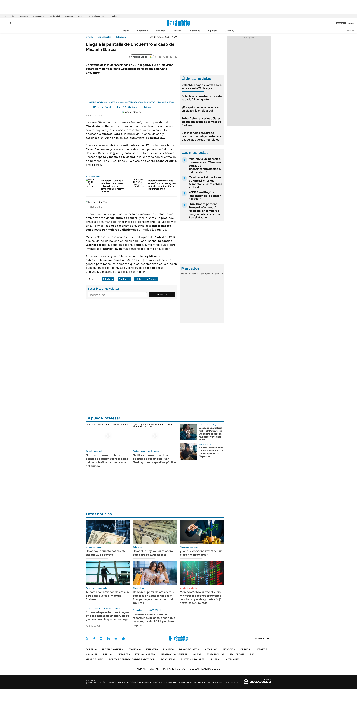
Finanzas (160, 30)
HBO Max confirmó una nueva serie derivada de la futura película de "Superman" (211, 452)
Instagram (101, 638)
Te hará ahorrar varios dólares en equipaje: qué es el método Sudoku (201, 122)
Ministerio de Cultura (146, 279)
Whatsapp (123, 638)
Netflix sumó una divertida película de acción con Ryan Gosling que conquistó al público (154, 458)
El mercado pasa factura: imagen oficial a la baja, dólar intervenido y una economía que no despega (107, 615)
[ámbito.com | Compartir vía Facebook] (160, 56)
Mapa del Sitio (94, 659)
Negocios (195, 30)
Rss (252, 654)
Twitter (87, 638)
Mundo (107, 654)
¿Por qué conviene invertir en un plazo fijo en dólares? (201, 108)
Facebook (94, 638)
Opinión (212, 30)
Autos (197, 654)
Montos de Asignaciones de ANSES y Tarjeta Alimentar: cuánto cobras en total (205, 182)
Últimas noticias (112, 649)
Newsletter (350, 30)
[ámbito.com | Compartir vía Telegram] (171, 56)
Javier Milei (55, 16)
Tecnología (237, 654)
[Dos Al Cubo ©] (257, 682)
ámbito (89, 37)
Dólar (126, 30)
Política (178, 30)
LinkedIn (108, 638)
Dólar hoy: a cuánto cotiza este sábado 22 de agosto (202, 97)
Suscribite (162, 295)
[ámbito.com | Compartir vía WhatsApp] (156, 56)
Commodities (207, 274)
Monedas (185, 274)
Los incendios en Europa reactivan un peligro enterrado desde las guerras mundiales (202, 136)
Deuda (81, 16)
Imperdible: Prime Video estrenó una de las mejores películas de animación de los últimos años (162, 184)
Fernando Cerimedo (97, 16)
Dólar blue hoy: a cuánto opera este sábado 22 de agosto (202, 86)
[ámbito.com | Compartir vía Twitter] (164, 56)
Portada (91, 649)
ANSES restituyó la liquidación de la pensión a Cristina (205, 196)
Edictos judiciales (192, 659)
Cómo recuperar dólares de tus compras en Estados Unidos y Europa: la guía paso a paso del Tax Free (153, 597)
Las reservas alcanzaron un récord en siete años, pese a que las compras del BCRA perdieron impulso (154, 619)
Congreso (69, 16)
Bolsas (195, 274)
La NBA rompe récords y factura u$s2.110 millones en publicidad (120, 107)
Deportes (124, 654)
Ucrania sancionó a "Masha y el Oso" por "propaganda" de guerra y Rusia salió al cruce (131, 101)
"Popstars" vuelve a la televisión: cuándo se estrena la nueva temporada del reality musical (112, 186)
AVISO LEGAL (168, 659)
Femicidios (124, 279)
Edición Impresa (145, 654)
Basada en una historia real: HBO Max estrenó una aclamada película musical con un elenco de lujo (210, 433)
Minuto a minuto (190, 588)
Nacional (92, 654)
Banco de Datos (189, 649)
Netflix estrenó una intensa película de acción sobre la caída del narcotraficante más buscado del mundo (107, 460)
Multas (214, 659)
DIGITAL (148, 668)
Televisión (121, 37)
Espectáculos (104, 37)
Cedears (219, 274)
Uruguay (229, 30)
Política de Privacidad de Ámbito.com (132, 659)
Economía (142, 30)
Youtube (115, 639)
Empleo (114, 16)
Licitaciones (231, 659)
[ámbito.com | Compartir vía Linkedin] (167, 56)
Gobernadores (39, 16)
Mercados (24, 16)
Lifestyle (261, 649)
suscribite (341, 23)
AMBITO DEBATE (205, 668)
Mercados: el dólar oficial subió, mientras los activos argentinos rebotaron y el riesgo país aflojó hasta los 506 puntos (200, 597)
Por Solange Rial (93, 626)
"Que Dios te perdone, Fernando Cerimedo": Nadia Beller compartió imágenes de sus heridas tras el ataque (205, 210)
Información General (174, 654)
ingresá (351, 23)
